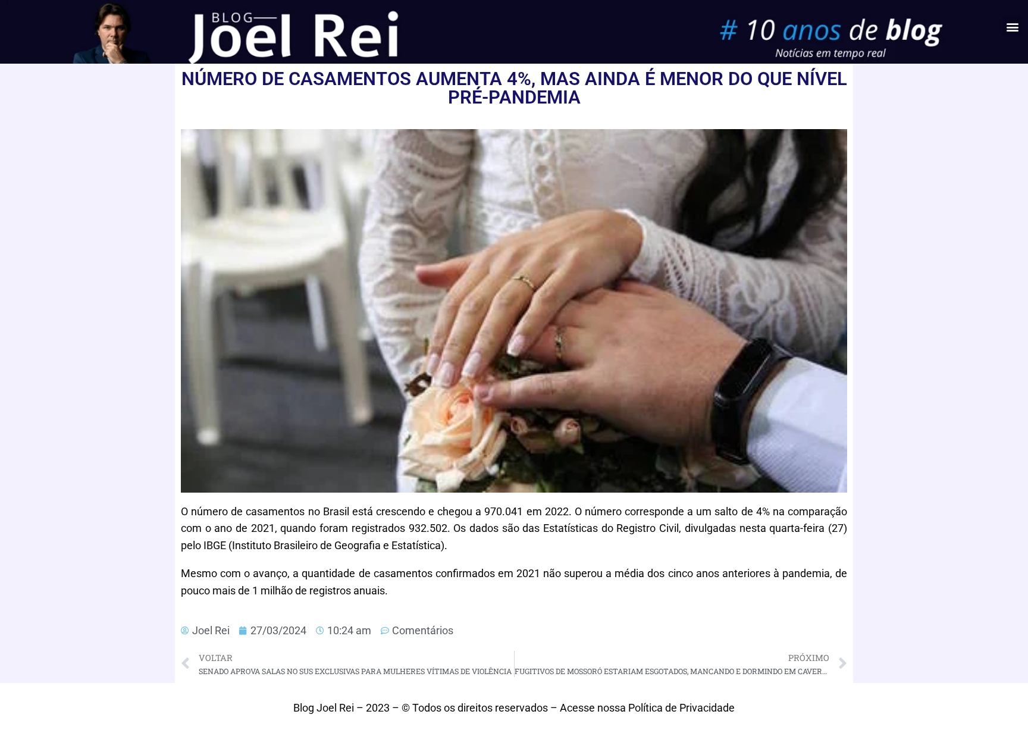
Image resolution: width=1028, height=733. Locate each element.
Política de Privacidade (681, 707)
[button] (1012, 26)
